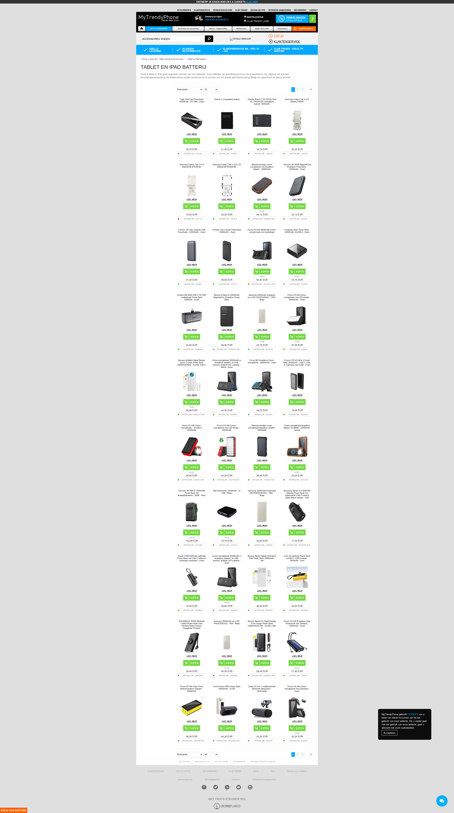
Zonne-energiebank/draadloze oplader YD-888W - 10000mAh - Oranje (297, 427)
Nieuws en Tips (258, 10)
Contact (313, 10)
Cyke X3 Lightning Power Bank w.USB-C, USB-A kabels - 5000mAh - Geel (297, 558)
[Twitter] (215, 787)
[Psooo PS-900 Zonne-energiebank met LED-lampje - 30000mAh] (226, 456)
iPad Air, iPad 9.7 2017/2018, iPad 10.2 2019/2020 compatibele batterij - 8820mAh (262, 101)
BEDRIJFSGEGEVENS (222, 10)
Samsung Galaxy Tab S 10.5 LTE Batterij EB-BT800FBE (226, 165)
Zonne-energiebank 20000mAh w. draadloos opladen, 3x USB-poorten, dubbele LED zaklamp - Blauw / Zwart (226, 363)
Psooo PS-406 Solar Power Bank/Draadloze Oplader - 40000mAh (191, 688)
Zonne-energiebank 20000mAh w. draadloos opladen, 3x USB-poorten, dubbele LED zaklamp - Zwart (226, 559)
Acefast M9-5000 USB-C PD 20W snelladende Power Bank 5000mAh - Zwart (191, 297)
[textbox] (176, 38)
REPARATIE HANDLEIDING (279, 10)
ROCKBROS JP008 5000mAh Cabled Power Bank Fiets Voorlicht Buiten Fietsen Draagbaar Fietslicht (192, 624)
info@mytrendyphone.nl (262, 761)
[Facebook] (204, 787)
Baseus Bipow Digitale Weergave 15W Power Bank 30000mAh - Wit (262, 558)
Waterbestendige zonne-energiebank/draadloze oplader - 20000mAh (262, 427)
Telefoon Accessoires (188, 29)
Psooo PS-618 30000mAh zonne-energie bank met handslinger (262, 231)
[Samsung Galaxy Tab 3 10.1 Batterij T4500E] (297, 130)
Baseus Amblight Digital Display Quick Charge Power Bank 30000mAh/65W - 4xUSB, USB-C (191, 362)
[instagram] (250, 787)
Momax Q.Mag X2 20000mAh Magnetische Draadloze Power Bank (227, 297)
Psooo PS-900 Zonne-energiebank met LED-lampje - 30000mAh (227, 427)
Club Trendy (241, 10)
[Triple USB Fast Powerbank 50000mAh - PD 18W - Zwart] (191, 130)
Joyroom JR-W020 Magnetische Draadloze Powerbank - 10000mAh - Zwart (297, 166)
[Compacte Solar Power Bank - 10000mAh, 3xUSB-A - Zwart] (297, 260)
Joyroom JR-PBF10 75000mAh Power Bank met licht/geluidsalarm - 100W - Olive (192, 493)
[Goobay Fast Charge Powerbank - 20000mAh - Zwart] (226, 260)
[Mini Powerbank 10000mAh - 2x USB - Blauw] (226, 521)
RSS (273, 771)
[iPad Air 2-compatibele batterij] (226, 130)
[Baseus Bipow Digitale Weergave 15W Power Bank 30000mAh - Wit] (262, 587)
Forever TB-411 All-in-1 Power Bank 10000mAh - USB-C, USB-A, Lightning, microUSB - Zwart (297, 362)
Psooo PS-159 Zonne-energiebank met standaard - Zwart (297, 688)
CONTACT (236, 779)
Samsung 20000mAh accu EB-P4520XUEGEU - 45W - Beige (227, 622)
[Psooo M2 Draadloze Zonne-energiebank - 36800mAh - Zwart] (262, 391)
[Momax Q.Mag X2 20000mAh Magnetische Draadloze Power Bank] (226, 326)
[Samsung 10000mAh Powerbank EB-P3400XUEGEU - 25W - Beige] (262, 521)
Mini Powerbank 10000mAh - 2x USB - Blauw (226, 492)
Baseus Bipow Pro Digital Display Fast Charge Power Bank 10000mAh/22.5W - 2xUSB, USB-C (262, 624)
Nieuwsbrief (300, 10)
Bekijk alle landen (296, 771)
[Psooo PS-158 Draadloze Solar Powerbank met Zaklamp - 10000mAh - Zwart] (297, 652)
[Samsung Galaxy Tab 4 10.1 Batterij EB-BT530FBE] (191, 195)
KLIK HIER (252, 2)
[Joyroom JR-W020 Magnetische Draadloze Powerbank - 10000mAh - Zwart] (297, 195)
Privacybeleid (185, 779)
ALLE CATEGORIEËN (158, 29)
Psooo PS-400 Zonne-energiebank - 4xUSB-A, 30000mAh (191, 427)
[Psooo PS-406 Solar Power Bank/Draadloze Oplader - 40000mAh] (191, 717)
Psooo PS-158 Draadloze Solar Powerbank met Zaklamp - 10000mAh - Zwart (297, 623)
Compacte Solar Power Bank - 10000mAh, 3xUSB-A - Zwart (297, 231)
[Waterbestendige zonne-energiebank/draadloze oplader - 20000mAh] (262, 456)
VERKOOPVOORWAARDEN (264, 779)
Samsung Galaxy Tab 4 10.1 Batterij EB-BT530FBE (191, 165)
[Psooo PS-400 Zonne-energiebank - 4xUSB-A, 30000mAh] (191, 456)
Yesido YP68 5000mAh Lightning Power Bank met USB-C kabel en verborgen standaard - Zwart (191, 558)
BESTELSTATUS (255, 17)
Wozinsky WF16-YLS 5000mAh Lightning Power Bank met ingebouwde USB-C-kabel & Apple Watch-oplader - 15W (297, 494)
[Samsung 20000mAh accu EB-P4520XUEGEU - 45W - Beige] (226, 652)
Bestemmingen (212, 779)
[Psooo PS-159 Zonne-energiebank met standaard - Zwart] (297, 717)
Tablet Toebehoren (218, 29)
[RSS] (227, 787)
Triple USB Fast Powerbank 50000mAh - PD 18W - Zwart (191, 100)
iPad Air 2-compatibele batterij (226, 99)
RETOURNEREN (184, 10)
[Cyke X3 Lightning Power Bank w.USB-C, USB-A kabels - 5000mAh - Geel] (297, 587)
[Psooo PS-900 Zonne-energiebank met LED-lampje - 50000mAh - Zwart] (297, 326)
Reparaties (241, 29)
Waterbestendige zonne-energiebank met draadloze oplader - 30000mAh (262, 166)
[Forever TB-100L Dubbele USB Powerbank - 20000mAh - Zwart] (191, 260)
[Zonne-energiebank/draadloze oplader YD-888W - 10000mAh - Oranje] (297, 456)
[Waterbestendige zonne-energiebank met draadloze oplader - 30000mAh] (262, 195)
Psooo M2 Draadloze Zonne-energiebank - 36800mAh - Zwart (262, 361)
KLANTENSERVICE (202, 10)
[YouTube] (238, 787)
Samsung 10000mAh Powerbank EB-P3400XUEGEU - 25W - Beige (262, 493)
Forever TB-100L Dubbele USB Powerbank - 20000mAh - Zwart (191, 231)
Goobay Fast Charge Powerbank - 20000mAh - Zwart (226, 231)
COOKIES (413, 714)
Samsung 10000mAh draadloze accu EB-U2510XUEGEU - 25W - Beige (262, 297)
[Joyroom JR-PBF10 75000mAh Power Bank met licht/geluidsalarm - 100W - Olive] (191, 521)
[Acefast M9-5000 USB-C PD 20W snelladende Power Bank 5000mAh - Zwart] (191, 326)
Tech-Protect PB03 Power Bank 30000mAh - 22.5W (226, 687)
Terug (144, 59)
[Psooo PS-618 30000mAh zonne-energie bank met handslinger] (262, 260)
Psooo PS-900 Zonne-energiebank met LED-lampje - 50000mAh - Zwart (297, 297)
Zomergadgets (306, 29)
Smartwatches (262, 29)
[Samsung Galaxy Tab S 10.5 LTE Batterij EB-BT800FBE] (226, 195)
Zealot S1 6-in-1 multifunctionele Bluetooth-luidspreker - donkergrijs (262, 688)
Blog (256, 771)
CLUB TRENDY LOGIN (258, 21)
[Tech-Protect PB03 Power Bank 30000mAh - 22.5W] (226, 717)
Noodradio (282, 29)
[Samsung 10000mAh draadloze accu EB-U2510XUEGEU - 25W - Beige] (262, 326)
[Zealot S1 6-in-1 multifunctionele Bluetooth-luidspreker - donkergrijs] (262, 717)
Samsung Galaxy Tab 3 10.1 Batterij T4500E (297, 100)
